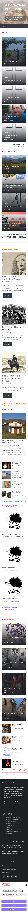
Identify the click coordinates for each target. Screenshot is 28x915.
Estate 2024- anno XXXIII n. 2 (17, 737)
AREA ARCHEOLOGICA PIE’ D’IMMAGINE (18, 483)
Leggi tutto (7, 295)
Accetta (14, 901)
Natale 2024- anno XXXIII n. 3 (17, 725)
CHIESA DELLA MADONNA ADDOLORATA (16, 464)
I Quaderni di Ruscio (11, 823)
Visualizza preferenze (14, 909)
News (6, 57)
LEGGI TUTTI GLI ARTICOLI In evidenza (14, 235)
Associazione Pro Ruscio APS (15, 9)
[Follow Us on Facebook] (4, 876)
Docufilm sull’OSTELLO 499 (13, 206)
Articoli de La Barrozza (12, 819)
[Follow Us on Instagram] (12, 876)
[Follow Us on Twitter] (8, 876)
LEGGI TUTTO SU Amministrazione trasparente (10, 607)
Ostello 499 (9, 829)
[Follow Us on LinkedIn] (16, 876)
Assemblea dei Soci (9, 567)
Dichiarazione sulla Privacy (17, 912)
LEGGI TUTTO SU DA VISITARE (16, 501)
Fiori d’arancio (10, 61)
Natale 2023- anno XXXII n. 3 (17, 760)
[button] (26, 885)
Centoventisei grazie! (10, 598)
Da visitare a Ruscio (11, 821)
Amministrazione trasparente (13, 817)
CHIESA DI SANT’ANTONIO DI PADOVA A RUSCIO (18, 473)
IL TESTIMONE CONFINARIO (16, 492)
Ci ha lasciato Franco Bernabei (14, 80)
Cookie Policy (7, 912)
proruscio (6, 445)
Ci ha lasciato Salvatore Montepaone (11, 136)
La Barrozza (9, 825)
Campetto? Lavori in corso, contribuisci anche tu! (13, 224)
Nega (14, 905)
